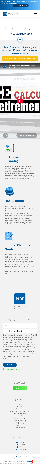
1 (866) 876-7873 (20, 388)
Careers (20, 406)
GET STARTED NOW (21, 5)
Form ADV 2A (20, 416)
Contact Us (20, 409)
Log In (20, 404)
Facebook (22, 449)
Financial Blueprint (20, 413)
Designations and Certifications (20, 411)
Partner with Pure (20, 418)
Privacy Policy (20, 425)
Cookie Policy (20, 423)
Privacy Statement (20, 428)
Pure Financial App (20, 421)
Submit (10, 365)
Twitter (22, 444)
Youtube (23, 442)
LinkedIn (23, 447)
